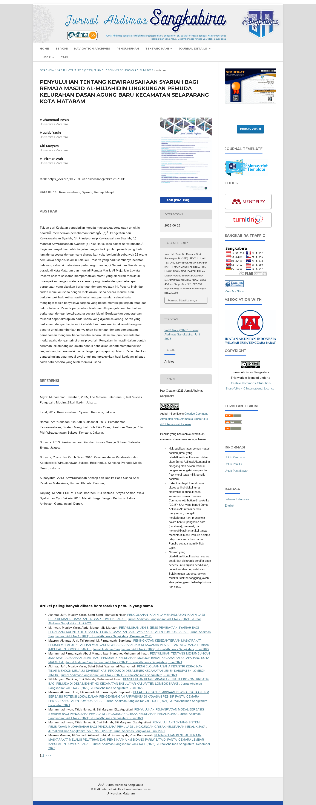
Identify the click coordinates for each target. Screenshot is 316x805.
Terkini (61, 48)
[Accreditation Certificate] (250, 103)
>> (49, 755)
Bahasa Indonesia (237, 499)
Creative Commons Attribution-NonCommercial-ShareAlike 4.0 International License (184, 419)
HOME (44, 48)
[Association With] (250, 342)
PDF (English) (177, 200)
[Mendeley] (248, 209)
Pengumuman (128, 48)
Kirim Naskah (250, 129)
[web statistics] (234, 286)
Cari (64, 57)
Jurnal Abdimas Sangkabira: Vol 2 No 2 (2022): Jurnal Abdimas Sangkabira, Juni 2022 (151, 649)
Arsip (61, 70)
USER (47, 57)
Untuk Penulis (233, 464)
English (230, 505)
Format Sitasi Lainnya (182, 300)
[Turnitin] (248, 227)
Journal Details (193, 48)
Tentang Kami (157, 48)
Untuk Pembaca (235, 457)
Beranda (47, 70)
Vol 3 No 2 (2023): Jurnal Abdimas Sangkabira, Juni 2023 (110, 70)
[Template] (246, 175)
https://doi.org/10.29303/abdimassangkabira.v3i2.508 (86, 179)
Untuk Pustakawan (236, 470)
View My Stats (234, 291)
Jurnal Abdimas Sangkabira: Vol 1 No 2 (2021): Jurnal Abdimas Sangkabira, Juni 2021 (124, 662)
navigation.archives (92, 48)
